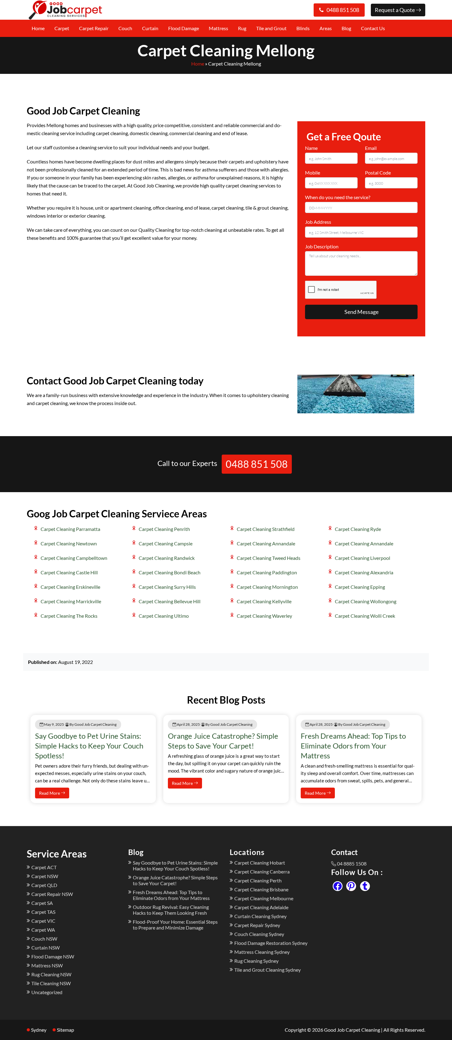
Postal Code (378, 172)
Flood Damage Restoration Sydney (270, 943)
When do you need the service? (337, 197)
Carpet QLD (44, 885)
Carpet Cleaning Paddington (267, 572)
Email (371, 148)
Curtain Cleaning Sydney (260, 916)
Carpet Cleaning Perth (258, 880)
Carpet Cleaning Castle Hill (69, 572)
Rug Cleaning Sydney (256, 961)
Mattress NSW (47, 965)
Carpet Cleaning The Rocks (69, 616)
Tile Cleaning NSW (51, 983)
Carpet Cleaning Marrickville (71, 601)
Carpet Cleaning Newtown (69, 543)
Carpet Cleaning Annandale (266, 543)
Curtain (150, 28)
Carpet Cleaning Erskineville (70, 587)
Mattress (218, 28)
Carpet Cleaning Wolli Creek (365, 616)
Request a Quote (395, 9)
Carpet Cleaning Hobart (259, 862)
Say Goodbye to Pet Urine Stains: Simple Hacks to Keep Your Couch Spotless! (89, 745)
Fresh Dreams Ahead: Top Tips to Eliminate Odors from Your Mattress (353, 745)
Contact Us (373, 28)
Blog (346, 28)
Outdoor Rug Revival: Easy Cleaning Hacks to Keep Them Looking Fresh (171, 910)
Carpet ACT (44, 867)
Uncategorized (46, 992)
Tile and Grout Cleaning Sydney (267, 970)
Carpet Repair (94, 28)
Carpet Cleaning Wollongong (365, 601)
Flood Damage (183, 28)
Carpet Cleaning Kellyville (264, 601)
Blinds (303, 28)
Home (38, 28)
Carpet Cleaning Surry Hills (167, 587)
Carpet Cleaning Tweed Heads (268, 558)
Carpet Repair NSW (52, 894)
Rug (242, 28)
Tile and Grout (271, 28)
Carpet (61, 28)
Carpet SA (42, 903)
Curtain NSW (45, 947)
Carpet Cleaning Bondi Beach (169, 572)
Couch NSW (44, 939)
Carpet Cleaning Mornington (267, 587)
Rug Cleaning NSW (51, 974)
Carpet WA (43, 930)
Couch (125, 28)
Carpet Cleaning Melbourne (263, 898)
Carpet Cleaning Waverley (264, 616)
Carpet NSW (44, 876)
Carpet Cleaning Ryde (358, 529)
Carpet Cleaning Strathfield (266, 529)
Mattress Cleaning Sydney (262, 952)
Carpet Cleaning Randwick (167, 558)
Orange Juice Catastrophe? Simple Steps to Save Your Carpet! (175, 880)
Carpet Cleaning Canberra (262, 871)
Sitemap (65, 1030)
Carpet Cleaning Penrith (164, 529)
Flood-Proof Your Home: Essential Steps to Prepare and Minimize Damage (175, 924)
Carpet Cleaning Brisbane (261, 889)
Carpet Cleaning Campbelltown (74, 558)
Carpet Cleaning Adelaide (261, 907)
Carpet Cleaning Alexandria (364, 572)
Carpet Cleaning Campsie (165, 543)
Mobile (312, 172)
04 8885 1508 (352, 863)
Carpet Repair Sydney (257, 925)
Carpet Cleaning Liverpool (362, 558)
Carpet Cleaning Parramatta (70, 529)
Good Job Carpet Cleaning (352, 1030)
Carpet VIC (43, 921)
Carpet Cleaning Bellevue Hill (169, 601)
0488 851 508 (343, 9)
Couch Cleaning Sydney (259, 934)
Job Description (322, 246)
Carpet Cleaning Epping (360, 587)
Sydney (38, 1030)
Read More (50, 793)
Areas (325, 28)
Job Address (318, 222)
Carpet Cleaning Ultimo (164, 616)
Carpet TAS (43, 912)
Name (311, 148)
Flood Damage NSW (52, 956)
